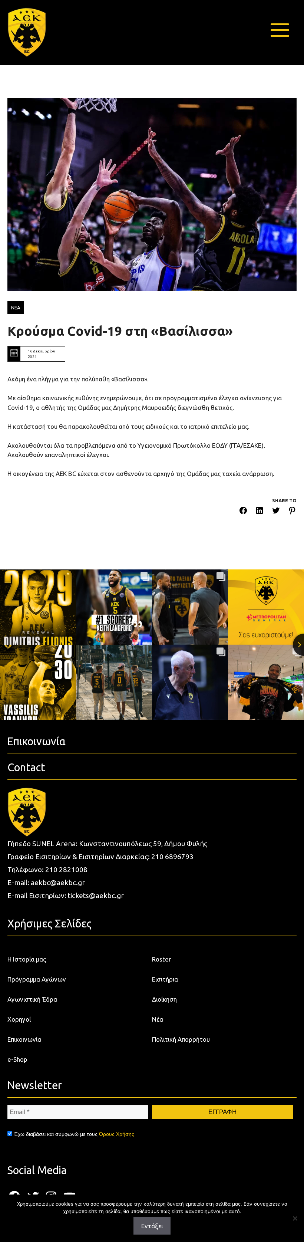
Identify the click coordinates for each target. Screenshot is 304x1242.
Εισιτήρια (165, 979)
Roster (161, 959)
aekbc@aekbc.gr (58, 882)
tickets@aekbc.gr (96, 895)
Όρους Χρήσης (116, 1134)
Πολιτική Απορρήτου (181, 1039)
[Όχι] (294, 1218)
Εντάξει (152, 1225)
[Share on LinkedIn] (259, 512)
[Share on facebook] (243, 512)
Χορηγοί (19, 1019)
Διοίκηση (164, 999)
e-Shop (17, 1059)
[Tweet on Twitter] (275, 512)
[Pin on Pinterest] (292, 512)
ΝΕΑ (15, 307)
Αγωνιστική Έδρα (32, 999)
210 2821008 (66, 869)
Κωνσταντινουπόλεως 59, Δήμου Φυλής (143, 844)
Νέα (157, 1019)
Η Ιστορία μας (26, 959)
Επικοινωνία (24, 1039)
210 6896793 (172, 856)
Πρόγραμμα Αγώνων (36, 979)
